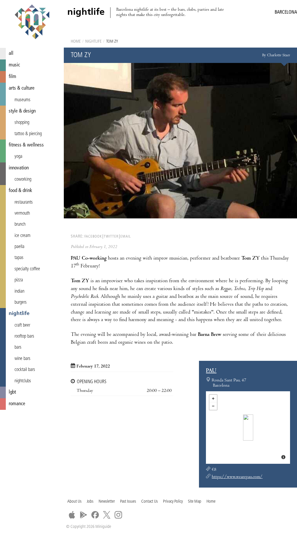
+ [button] (213, 398)
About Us (74, 501)
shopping (22, 122)
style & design (22, 111)
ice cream (22, 235)
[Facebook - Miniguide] (95, 515)
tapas (19, 258)
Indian (19, 291)
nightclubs (23, 381)
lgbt (12, 392)
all (11, 53)
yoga (18, 156)
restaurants (24, 202)
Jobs (90, 501)
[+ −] (248, 427)
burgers (21, 302)
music (14, 65)
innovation (19, 168)
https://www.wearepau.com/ (237, 477)
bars (18, 347)
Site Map (194, 501)
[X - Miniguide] (106, 515)
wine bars (22, 358)
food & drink (20, 190)
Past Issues (128, 501)
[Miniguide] (32, 22)
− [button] (213, 406)
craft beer (22, 325)
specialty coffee (27, 269)
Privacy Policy (173, 501)
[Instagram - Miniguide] (118, 515)
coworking (23, 179)
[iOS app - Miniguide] (72, 515)
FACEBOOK (93, 236)
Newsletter (107, 501)
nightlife (19, 313)
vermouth (22, 213)
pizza (19, 280)
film (12, 76)
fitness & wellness (26, 145)
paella (19, 247)
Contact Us (149, 501)
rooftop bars (24, 336)
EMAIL (125, 236)
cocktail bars (25, 369)
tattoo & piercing (28, 134)
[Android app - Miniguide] (83, 515)
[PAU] (248, 427)
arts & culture (22, 88)
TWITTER (111, 236)
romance (17, 403)
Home (76, 41)
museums (22, 100)
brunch (20, 224)
